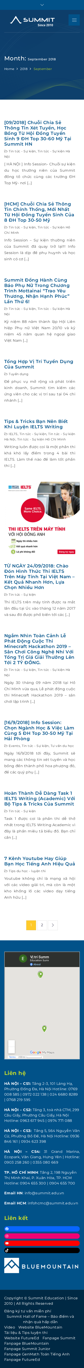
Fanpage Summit (59, 1338)
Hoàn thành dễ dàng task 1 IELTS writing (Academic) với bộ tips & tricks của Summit (39, 798)
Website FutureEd (21, 1338)
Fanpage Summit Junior (27, 1349)
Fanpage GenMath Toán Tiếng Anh (37, 1354)
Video (9, 1327)
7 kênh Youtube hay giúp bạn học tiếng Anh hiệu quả (39, 861)
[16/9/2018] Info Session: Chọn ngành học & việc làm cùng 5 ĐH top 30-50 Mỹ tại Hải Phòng (39, 730)
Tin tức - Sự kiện (22, 151)
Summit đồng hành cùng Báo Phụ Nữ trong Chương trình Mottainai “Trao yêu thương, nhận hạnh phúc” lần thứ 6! (37, 290)
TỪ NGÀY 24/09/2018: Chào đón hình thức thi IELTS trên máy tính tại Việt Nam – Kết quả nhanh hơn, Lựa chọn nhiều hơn (39, 576)
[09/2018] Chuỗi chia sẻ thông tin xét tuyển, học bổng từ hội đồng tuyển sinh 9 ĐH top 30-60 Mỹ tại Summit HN (37, 133)
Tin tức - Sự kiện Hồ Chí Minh (41, 439)
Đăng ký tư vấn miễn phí (27, 1311)
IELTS (13, 434)
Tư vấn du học (62, 746)
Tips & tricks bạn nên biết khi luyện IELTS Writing (36, 424)
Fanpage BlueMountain (26, 1343)
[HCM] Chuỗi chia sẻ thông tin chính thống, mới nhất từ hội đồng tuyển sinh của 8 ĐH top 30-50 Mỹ (39, 212)
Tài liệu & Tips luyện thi (26, 1333)
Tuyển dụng (18, 374)
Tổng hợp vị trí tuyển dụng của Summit (38, 364)
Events (14, 746)
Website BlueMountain (40, 1327)
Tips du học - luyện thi (27, 871)
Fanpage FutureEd (22, 1359)
